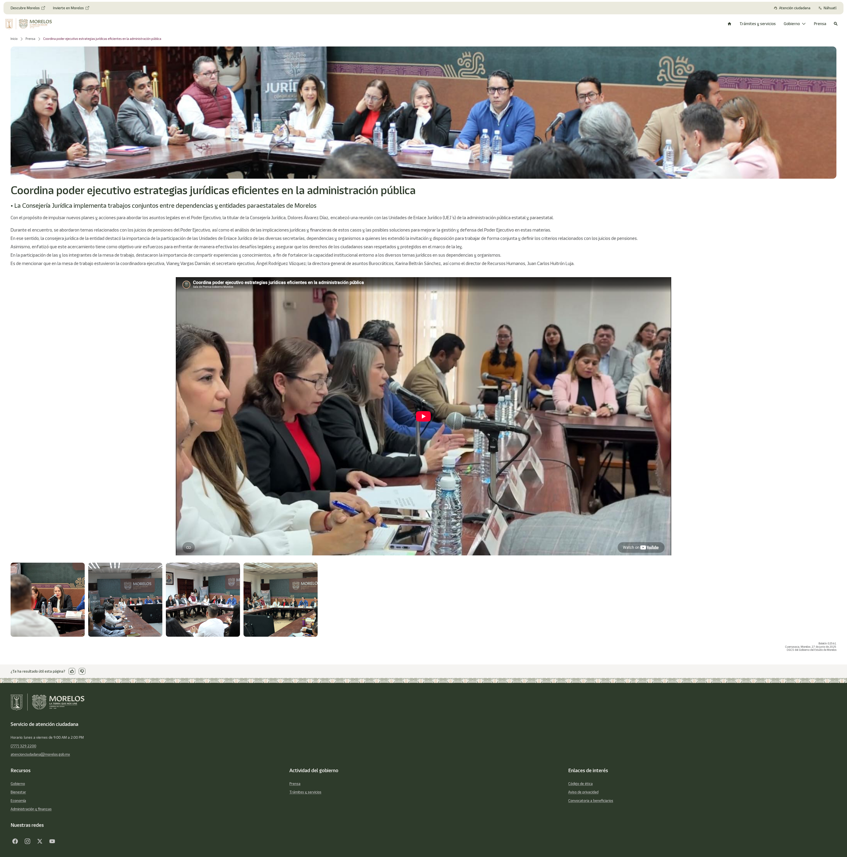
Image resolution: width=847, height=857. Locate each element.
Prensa (294, 783)
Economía (18, 800)
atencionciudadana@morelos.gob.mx (40, 754)
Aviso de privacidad (583, 792)
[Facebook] (15, 841)
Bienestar (18, 792)
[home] (35, 23)
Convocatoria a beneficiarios (590, 800)
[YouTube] (52, 841)
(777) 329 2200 (23, 746)
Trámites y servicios (305, 792)
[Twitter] (39, 841)
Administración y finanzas (31, 809)
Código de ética (580, 783)
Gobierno (18, 783)
